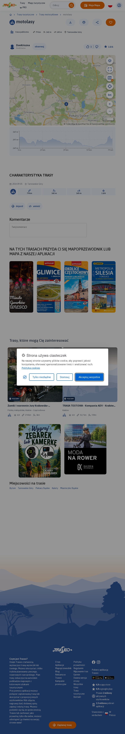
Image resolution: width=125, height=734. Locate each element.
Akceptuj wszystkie (89, 377)
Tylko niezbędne (41, 377)
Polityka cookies (31, 368)
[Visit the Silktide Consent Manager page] (25, 377)
